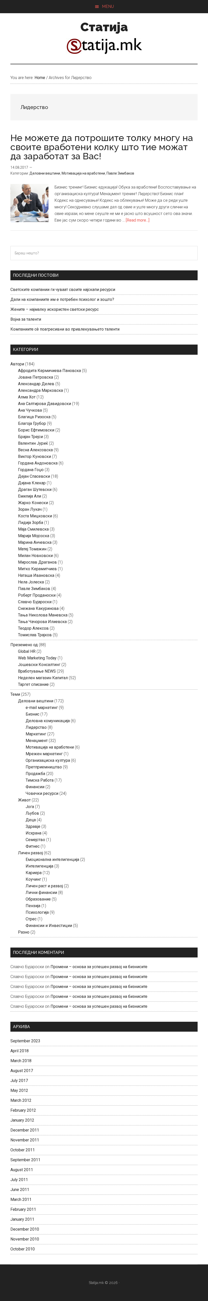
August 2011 (21, 1169)
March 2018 (20, 1060)
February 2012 (23, 1110)
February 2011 (23, 1209)
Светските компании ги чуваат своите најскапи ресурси (62, 289)
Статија (104, 27)
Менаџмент (37, 740)
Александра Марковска (40, 390)
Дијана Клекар (32, 483)
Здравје (33, 826)
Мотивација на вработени (83, 173)
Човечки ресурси (42, 793)
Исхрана (33, 833)
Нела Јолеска (31, 582)
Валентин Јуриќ (33, 443)
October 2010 (22, 1249)
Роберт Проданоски (37, 595)
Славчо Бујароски (34, 601)
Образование (38, 899)
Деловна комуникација (48, 720)
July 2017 (19, 1080)
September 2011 (25, 1159)
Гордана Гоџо (31, 469)
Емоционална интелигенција (52, 859)
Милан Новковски (35, 555)
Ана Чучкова (30, 410)
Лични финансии (41, 892)
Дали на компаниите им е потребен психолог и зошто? (62, 299)
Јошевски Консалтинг (39, 664)
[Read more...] (137, 220)
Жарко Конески (33, 502)
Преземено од (24, 644)
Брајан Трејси (30, 436)
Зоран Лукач (30, 509)
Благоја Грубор (32, 423)
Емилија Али (29, 496)
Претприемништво (44, 767)
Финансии (35, 786)
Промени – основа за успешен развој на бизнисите (98, 966)
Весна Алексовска (35, 449)
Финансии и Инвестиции (49, 925)
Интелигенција (39, 866)
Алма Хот (27, 397)
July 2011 (19, 1179)
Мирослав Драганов (37, 562)
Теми (15, 694)
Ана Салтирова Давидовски (44, 403)
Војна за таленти (25, 319)
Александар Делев (36, 383)
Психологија (37, 912)
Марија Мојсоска (33, 535)
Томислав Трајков (35, 634)
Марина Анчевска (34, 542)
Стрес (31, 919)
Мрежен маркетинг (44, 753)
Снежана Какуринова (38, 608)
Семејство (35, 839)
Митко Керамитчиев (37, 568)
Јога (30, 806)
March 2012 (20, 1100)
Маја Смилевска (33, 529)
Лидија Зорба (30, 522)
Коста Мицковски (35, 516)
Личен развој (30, 852)
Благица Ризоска (34, 416)
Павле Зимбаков (120, 173)
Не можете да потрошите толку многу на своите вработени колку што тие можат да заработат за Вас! (101, 146)
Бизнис (32, 714)
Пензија (33, 905)
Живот (24, 800)
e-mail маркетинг (42, 707)
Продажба (35, 773)
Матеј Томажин (32, 549)
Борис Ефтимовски (36, 430)
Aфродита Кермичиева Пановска (49, 370)
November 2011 (24, 1140)
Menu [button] (108, 6)
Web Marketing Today (37, 658)
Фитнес (33, 846)
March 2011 (20, 1199)
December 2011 (24, 1130)
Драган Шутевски (34, 489)
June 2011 (19, 1189)
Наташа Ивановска (36, 575)
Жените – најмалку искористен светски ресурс (54, 309)
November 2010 (24, 1239)
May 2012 (19, 1090)
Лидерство (36, 727)
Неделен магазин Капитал (43, 677)
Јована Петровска (35, 377)
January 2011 (22, 1219)
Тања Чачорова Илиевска (42, 621)
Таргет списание (33, 684)
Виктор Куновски (34, 456)
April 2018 (19, 1050)
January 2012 (22, 1120)
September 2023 (25, 1041)
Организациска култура (48, 760)
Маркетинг (36, 734)
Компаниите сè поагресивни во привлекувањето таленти (64, 329)
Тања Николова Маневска (42, 615)
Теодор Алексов (33, 628)
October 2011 (22, 1150)
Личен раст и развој (44, 886)
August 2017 (21, 1070)
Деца (31, 819)
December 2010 (24, 1229)
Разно (23, 932)
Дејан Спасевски (34, 476)
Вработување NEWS (37, 671)
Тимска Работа (40, 780)
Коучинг (33, 879)
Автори (17, 364)
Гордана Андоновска (38, 463)
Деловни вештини (44, 173)
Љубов (32, 813)
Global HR (27, 651)
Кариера (34, 872)
